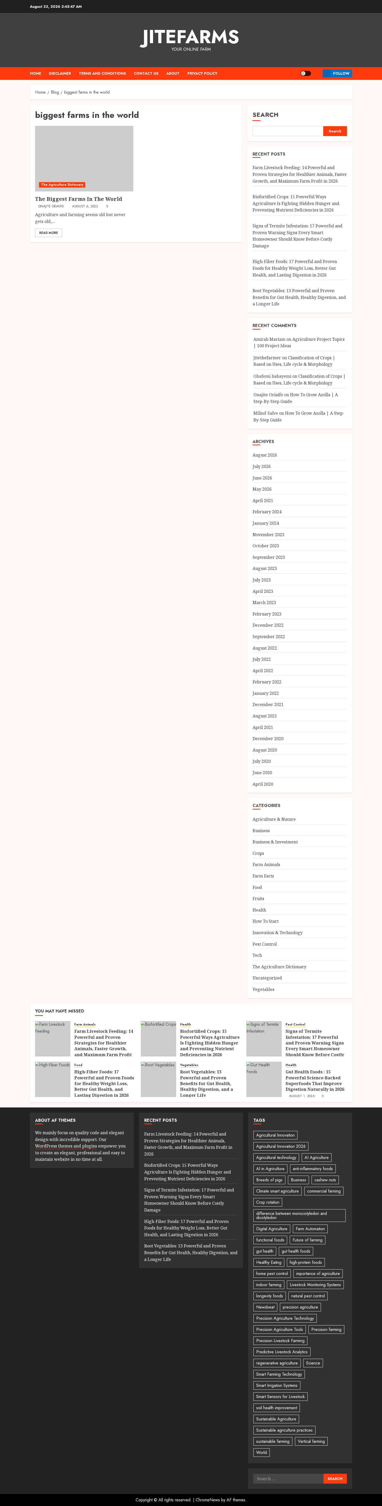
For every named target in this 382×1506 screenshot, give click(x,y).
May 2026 (262, 489)
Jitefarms (191, 36)
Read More (48, 232)
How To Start (266, 921)
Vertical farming (311, 1441)
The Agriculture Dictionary (62, 184)
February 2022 (267, 682)
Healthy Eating (268, 1262)
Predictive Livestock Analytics (282, 1352)
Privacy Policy (202, 73)
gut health (264, 1251)
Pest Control (265, 944)
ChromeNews (208, 1500)
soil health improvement (276, 1408)
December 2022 (268, 625)
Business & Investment (275, 842)
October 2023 (266, 546)
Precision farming (326, 1329)
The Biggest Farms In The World (78, 198)
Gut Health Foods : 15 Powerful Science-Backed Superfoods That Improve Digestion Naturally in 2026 (315, 1080)
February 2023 (267, 614)
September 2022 (269, 636)
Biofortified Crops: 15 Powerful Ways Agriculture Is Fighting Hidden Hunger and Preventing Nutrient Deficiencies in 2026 (296, 203)
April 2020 (263, 784)
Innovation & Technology (277, 932)
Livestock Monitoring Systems (315, 1285)
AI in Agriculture (270, 1169)
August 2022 (265, 648)
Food (257, 887)
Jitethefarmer (267, 358)
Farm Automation (310, 1229)
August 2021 (265, 716)
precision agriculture (300, 1307)
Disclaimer (60, 73)
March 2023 (264, 602)
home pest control (272, 1274)
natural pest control (308, 1296)
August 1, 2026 (302, 1096)
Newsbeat (265, 1307)
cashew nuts (325, 1180)
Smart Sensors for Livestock (280, 1397)
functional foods (270, 1240)
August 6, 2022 (85, 206)
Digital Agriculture (271, 1229)
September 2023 (269, 557)
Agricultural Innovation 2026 (281, 1146)
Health (259, 910)
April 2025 (263, 500)
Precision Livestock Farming (280, 1341)
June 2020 (262, 773)
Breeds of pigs (269, 1180)
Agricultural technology (276, 1158)
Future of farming (307, 1240)
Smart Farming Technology (279, 1374)
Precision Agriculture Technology (285, 1318)
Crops (258, 853)
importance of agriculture (318, 1274)
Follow (341, 73)
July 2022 (262, 659)
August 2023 (265, 568)
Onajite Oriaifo (51, 206)
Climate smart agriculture (277, 1191)
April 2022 (263, 671)
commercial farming (324, 1191)
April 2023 (263, 591)
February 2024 (267, 512)
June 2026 (262, 478)
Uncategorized (267, 978)
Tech (257, 955)
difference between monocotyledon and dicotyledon (291, 1215)
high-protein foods (306, 1262)
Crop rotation (267, 1202)
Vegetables (263, 989)
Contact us (146, 73)
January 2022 (266, 693)
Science (313, 1363)
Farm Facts (263, 876)
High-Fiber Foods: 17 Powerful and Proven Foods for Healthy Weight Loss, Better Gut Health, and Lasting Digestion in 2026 (295, 268)
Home (35, 73)
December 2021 (268, 704)
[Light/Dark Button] (306, 73)
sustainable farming (272, 1441)
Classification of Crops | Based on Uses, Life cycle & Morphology (294, 361)
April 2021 (263, 727)
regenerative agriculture (277, 1363)
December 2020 (268, 738)
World (261, 1453)
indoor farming (268, 1285)
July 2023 (262, 580)
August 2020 (265, 750)
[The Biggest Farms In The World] (84, 158)
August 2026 (265, 455)
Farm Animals (266, 864)
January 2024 (266, 523)
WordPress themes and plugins (66, 1146)
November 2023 (268, 534)
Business (261, 831)
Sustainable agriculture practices (284, 1430)
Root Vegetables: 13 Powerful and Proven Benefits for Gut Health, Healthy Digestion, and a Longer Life (299, 297)
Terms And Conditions (102, 73)
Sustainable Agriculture (276, 1419)
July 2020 (262, 761)
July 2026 (262, 466)
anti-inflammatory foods (313, 1169)
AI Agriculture (317, 1158)
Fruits (258, 898)
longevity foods (269, 1296)
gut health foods (296, 1251)
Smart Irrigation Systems (277, 1385)
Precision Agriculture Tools (279, 1329)
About (173, 73)
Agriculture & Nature (274, 819)
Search (266, 114)
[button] (317, 73)
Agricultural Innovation (275, 1135)
